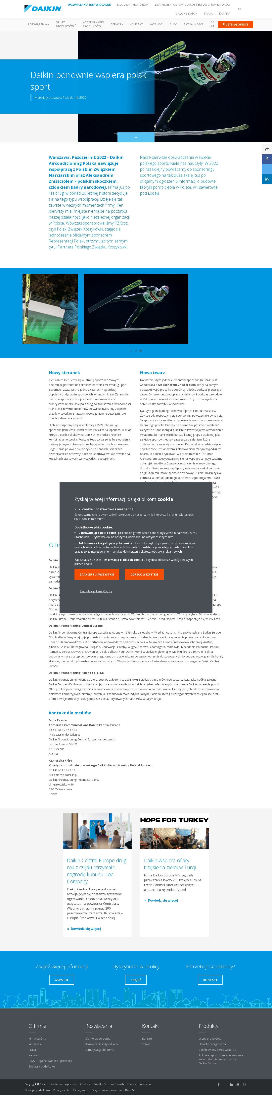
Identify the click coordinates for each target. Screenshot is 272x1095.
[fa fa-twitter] (225, 1084)
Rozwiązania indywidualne (102, 1044)
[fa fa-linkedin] (231, 1084)
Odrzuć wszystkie (144, 574)
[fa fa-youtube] (238, 1084)
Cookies (85, 1084)
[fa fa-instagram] (244, 1084)
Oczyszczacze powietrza (107, 1090)
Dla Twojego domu (97, 1038)
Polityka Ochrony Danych (109, 1084)
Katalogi (156, 24)
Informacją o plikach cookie (123, 559)
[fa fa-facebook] (219, 1084)
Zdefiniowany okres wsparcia (217, 1050)
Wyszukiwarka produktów (94, 24)
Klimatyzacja (80, 1090)
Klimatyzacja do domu (99, 1050)
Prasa (32, 1050)
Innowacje (35, 1044)
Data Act (130, 1090)
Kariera (33, 1055)
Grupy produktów (210, 1038)
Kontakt (136, 24)
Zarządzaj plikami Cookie (96, 591)
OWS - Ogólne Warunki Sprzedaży (50, 1061)
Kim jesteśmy (37, 1038)
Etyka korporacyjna (139, 1084)
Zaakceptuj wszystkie (97, 574)
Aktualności (193, 24)
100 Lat (211, 24)
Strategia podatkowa (41, 1066)
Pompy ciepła (61, 1090)
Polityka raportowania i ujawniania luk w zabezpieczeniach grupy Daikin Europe (221, 1059)
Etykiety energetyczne (213, 1044)
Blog (173, 24)
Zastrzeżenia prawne (64, 1084)
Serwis (146, 1044)
